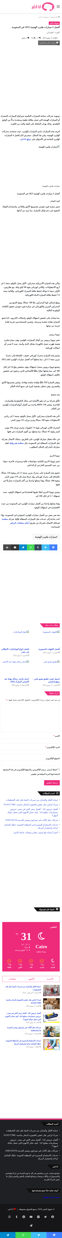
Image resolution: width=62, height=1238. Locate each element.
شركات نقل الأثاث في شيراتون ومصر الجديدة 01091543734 (31, 820)
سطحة (5, 519)
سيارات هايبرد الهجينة (45, 537)
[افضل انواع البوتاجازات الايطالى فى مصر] (15, 638)
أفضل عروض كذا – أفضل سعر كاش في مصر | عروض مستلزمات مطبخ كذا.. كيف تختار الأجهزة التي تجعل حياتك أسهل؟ (32, 812)
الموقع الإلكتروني (53, 758)
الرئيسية (54, 17)
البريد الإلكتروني (52, 747)
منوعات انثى (43, 17)
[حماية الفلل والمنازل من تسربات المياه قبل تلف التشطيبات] (51, 990)
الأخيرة (50, 979)
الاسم (57, 736)
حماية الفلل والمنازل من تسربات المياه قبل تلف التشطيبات (32, 800)
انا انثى (10, 1209)
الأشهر (31, 979)
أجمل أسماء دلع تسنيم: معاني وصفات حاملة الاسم (36, 832)
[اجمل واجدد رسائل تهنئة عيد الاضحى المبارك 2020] (15, 668)
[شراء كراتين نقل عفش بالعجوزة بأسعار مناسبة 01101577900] (51, 1003)
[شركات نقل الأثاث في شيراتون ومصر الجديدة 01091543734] (51, 1031)
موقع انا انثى (25, 139)
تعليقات (12, 979)
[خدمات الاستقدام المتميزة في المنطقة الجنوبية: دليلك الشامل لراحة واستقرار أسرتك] (51, 1044)
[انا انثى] (42, 6)
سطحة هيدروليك (16, 443)
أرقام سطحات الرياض (19, 523)
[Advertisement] (31, 79)
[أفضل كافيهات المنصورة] (45, 638)
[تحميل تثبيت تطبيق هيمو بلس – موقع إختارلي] (45, 668)
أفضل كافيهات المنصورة (49, 649)
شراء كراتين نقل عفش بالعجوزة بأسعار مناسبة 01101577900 (30, 804)
